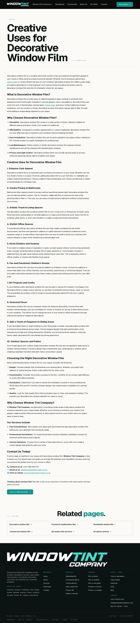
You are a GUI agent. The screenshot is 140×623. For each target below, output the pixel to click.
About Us (83, 4)
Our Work (94, 4)
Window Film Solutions (42, 4)
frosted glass (50, 105)
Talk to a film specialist (19, 492)
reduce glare (12, 82)
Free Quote (123, 4)
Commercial (72, 4)
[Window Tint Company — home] (18, 4)
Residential (59, 4)
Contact (104, 4)
